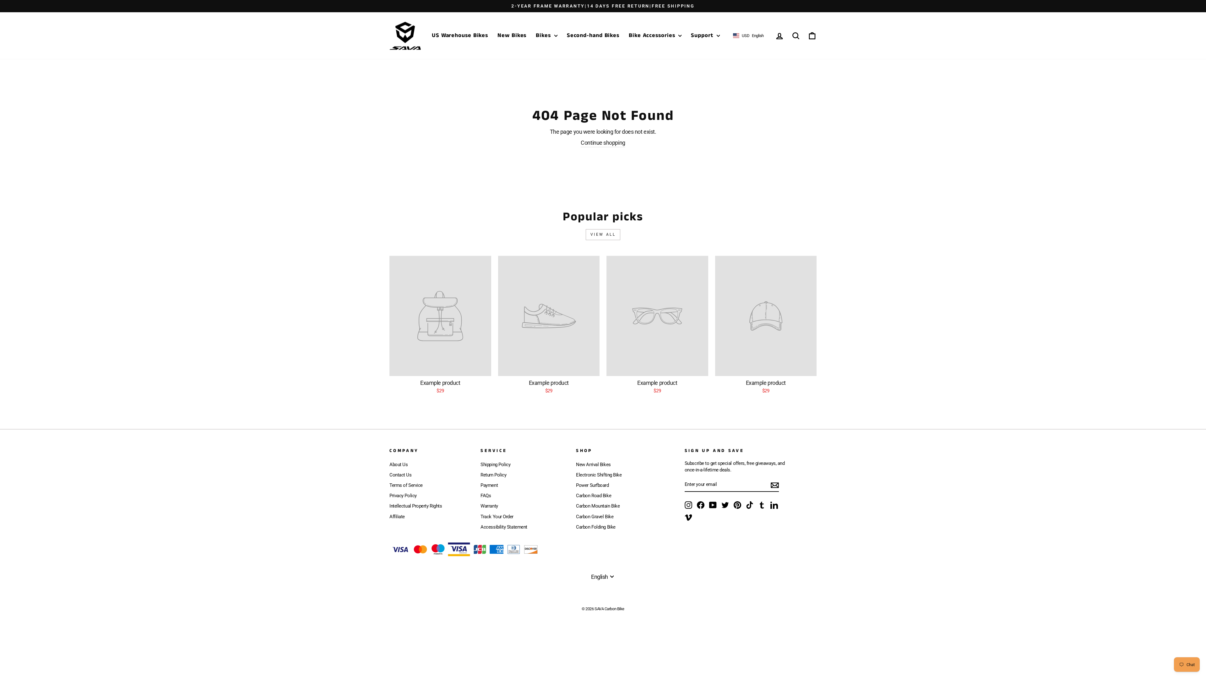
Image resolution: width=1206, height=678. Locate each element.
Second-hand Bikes (593, 35)
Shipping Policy (495, 464)
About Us (398, 464)
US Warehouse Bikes (460, 35)
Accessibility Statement (504, 527)
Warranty (489, 506)
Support (703, 35)
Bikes (544, 35)
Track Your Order (497, 516)
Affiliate (397, 516)
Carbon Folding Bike (595, 527)
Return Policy (493, 475)
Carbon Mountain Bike (598, 506)
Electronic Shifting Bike (599, 475)
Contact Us (400, 475)
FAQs (486, 495)
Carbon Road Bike (593, 495)
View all (603, 234)
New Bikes (511, 35)
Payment (489, 485)
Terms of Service (406, 485)
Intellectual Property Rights (415, 506)
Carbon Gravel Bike (594, 516)
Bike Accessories (653, 35)
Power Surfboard (592, 485)
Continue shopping (603, 142)
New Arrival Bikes (593, 464)
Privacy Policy (403, 495)
